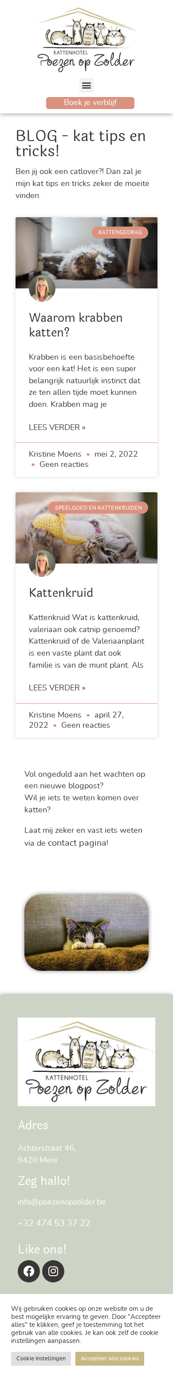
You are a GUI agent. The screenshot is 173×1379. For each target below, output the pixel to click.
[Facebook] (29, 1271)
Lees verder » (57, 428)
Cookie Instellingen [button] (41, 1359)
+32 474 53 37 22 (54, 1223)
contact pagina (77, 843)
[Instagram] (53, 1271)
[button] (86, 85)
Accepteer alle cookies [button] (110, 1359)
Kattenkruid (61, 593)
